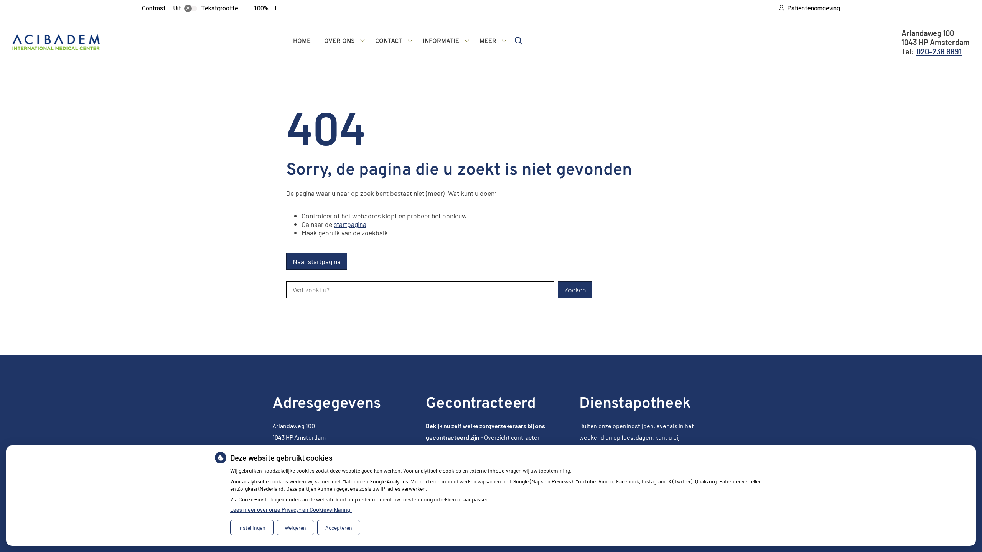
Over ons (339, 41)
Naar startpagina (317, 261)
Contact (388, 41)
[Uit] (190, 8)
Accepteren (338, 527)
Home (302, 41)
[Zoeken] (518, 40)
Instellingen (251, 527)
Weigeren (295, 527)
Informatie (441, 41)
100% (261, 8)
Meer (487, 41)
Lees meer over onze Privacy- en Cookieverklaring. (291, 509)
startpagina (350, 224)
